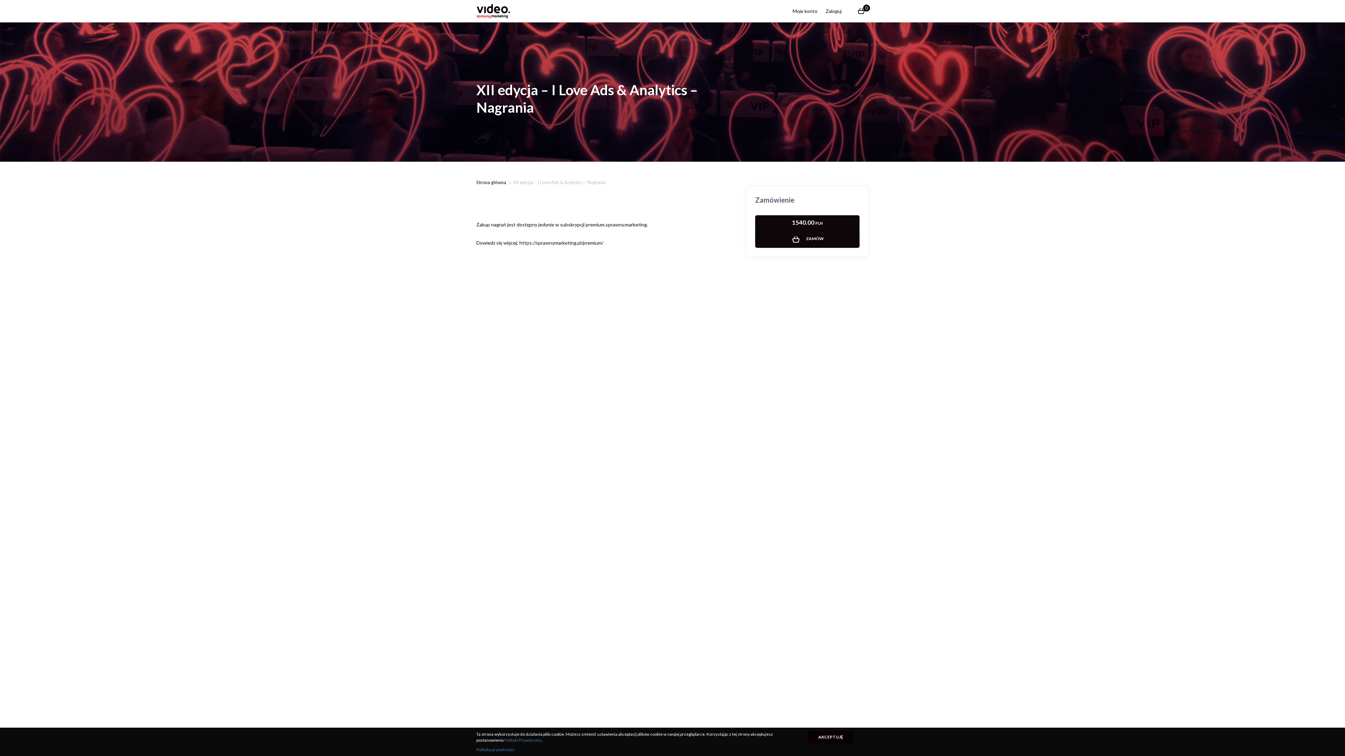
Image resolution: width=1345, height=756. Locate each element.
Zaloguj (834, 11)
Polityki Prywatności (523, 740)
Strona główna (491, 182)
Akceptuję (830, 737)
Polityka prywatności (495, 749)
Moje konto (805, 11)
